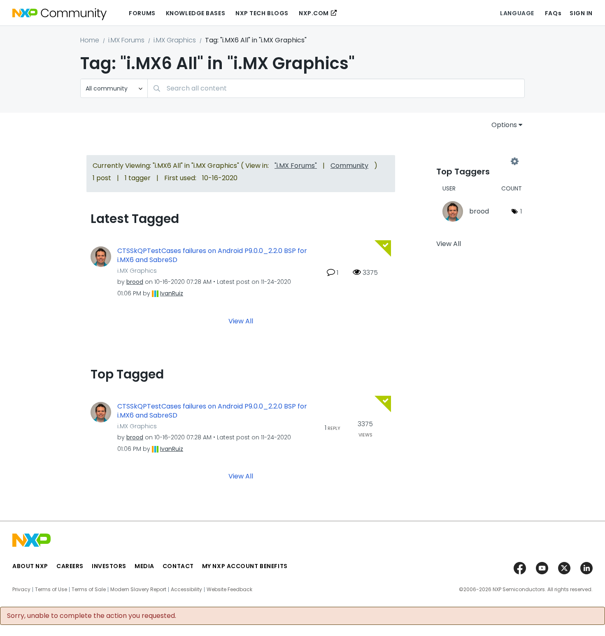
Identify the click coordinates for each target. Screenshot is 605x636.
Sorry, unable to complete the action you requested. (91, 615)
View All (240, 320)
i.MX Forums (126, 40)
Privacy (21, 589)
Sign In (581, 13)
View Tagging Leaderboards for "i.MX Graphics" (475, 161)
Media (144, 566)
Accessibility (186, 589)
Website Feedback (229, 589)
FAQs (553, 13)
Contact (178, 566)
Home (89, 40)
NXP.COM (314, 13)
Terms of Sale (89, 589)
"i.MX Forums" (296, 165)
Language (517, 13)
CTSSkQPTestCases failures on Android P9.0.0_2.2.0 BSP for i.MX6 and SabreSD (212, 255)
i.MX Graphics (175, 40)
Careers (70, 566)
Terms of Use (51, 589)
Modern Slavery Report (138, 589)
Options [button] (504, 125)
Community (349, 165)
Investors (109, 566)
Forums (142, 13)
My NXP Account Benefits (245, 566)
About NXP (30, 566)
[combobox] (336, 88)
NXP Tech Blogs (262, 13)
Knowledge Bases (195, 13)
